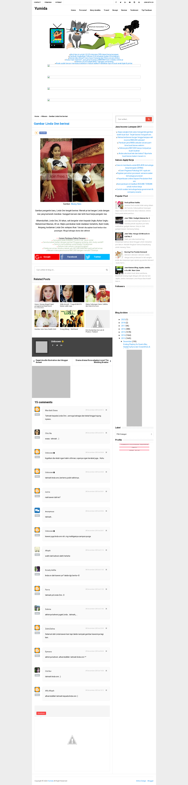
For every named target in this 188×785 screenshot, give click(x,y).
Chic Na (48, 433)
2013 (123, 338)
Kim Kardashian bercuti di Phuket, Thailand (95, 331)
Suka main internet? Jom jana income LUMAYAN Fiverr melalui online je (94, 60)
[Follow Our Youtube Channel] (130, 2)
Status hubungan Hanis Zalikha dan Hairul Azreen (97, 305)
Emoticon (41, 713)
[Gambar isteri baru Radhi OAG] (47, 318)
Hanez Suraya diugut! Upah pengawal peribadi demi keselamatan (44, 306)
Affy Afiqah (49, 691)
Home (37, 116)
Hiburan (44, 116)
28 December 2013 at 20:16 (94, 433)
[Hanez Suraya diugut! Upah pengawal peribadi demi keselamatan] (47, 293)
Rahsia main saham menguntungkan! (73, 246)
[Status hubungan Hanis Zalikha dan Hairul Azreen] (98, 293)
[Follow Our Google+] (125, 2)
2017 (123, 326)
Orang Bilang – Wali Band (69, 329)
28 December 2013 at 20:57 (94, 530)
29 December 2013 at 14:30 (94, 671)
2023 (123, 319)
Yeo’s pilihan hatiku (132, 202)
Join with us (148, 2)
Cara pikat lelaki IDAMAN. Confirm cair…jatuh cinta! (73, 240)
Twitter (97, 257)
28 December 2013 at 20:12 (94, 410)
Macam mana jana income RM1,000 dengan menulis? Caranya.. (73, 250)
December (127, 341)
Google (47, 257)
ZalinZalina (50, 629)
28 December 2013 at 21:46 (94, 609)
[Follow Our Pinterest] (139, 2)
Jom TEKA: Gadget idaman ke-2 (137, 218)
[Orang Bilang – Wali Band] (72, 318)
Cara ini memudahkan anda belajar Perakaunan (73, 244)
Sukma (48, 609)
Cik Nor (48, 671)
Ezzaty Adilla (50, 570)
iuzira (47, 492)
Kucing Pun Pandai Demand (135, 252)
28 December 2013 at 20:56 (94, 511)
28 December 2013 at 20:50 (94, 472)
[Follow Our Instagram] (134, 2)
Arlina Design (141, 781)
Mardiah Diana (51, 410)
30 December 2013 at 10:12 (94, 690)
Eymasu (48, 652)
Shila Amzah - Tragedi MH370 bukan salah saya (71, 305)
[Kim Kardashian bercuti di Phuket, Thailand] (98, 319)
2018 (123, 323)
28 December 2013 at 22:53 (94, 628)
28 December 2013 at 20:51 (94, 491)
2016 (123, 329)
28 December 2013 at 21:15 (94, 550)
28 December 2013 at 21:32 (94, 570)
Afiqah (48, 551)
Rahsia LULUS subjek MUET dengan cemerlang (94, 62)
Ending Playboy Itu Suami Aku (135, 344)
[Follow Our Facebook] (116, 2)
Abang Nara (76, 204)
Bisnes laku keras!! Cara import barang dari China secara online (94, 58)
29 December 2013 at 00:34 (94, 651)
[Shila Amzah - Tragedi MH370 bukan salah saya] (72, 293)
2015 (123, 332)
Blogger (150, 781)
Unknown (56, 341)
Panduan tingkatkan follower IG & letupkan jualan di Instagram (94, 56)
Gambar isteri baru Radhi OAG (45, 329)
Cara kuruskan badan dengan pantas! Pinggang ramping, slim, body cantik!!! (73, 242)
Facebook (72, 257)
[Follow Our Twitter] (120, 2)
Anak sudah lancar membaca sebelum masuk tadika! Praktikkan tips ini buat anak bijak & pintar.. (94, 63)
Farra (47, 590)
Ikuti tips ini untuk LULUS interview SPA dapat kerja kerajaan (95, 54)
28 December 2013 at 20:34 (94, 452)
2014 (123, 335)
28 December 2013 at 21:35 (94, 589)
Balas (37, 414)
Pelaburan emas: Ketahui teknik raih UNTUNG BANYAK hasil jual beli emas (73, 248)
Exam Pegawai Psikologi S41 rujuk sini (135, 171)
